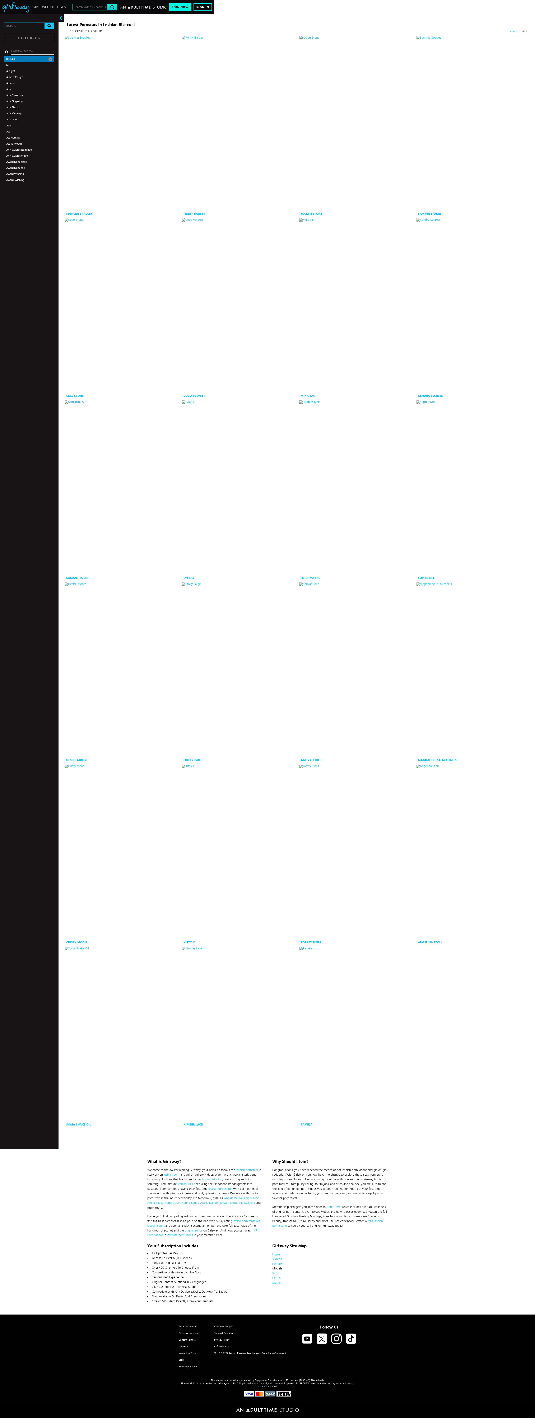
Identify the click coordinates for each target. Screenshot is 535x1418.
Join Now (180, 7)
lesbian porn (172, 1174)
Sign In (202, 7)
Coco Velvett (194, 395)
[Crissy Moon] (123, 852)
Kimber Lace (193, 1124)
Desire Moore (77, 760)
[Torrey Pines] (357, 852)
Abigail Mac (251, 1198)
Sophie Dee (426, 578)
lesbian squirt (155, 1225)
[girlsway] (16, 7)
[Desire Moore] (123, 669)
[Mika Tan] (357, 305)
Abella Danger (209, 1202)
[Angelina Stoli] (475, 852)
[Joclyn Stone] (357, 123)
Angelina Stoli (430, 942)
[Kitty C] (240, 852)
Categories (29, 38)
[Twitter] (322, 1339)
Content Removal (268, 1386)
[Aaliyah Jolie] (357, 669)
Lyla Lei (189, 578)
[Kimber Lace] (240, 1034)
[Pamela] (357, 1034)
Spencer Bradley (79, 213)
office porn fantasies (247, 1221)
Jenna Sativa (155, 1202)
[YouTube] (307, 1339)
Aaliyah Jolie (311, 760)
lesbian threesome (220, 1188)
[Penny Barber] (240, 123)
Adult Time (333, 1207)
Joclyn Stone (311, 213)
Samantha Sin (77, 578)
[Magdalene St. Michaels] (475, 669)
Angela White (233, 1198)
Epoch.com (199, 1383)
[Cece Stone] (123, 305)
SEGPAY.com (307, 1383)
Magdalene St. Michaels (437, 760)
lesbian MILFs (186, 1184)
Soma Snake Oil (78, 1124)
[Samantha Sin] (123, 487)
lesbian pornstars (247, 1170)
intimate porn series (180, 1235)
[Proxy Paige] (240, 669)
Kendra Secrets (430, 395)
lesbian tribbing (212, 1179)
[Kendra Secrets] (475, 305)
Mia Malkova (246, 1202)
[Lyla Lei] (240, 487)
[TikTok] (351, 1339)
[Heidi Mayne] (357, 487)
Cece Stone (75, 395)
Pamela (306, 1124)
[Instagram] (336, 1339)
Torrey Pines (311, 942)
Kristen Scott (228, 1202)
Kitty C (189, 942)
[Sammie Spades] (475, 123)
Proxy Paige (193, 760)
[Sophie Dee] (475, 487)
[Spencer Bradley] (123, 123)
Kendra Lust (172, 1202)
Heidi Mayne (310, 578)
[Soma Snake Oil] (123, 1034)
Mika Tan (308, 395)
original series (194, 1230)
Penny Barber (194, 213)
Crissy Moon (76, 942)
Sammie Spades (430, 213)
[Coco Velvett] (240, 305)
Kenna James (190, 1202)
